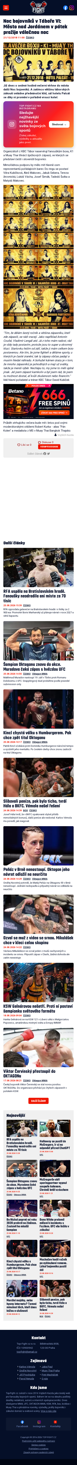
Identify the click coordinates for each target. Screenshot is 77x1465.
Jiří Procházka (27, 1374)
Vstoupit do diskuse (49, 447)
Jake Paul (47, 1366)
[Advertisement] (38, 499)
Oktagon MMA (39, 674)
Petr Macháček (50, 1374)
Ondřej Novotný (27, 1370)
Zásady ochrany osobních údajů (38, 1452)
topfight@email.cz (27, 1351)
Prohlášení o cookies (38, 1448)
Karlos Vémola (27, 1366)
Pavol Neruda (26, 1378)
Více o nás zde (48, 1411)
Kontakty (55, 1426)
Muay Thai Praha (51, 1370)
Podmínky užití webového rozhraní (38, 1441)
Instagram (39, 1426)
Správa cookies (38, 1445)
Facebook (22, 1426)
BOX (25, 810)
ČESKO (30, 37)
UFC (41, 1155)
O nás (45, 1378)
